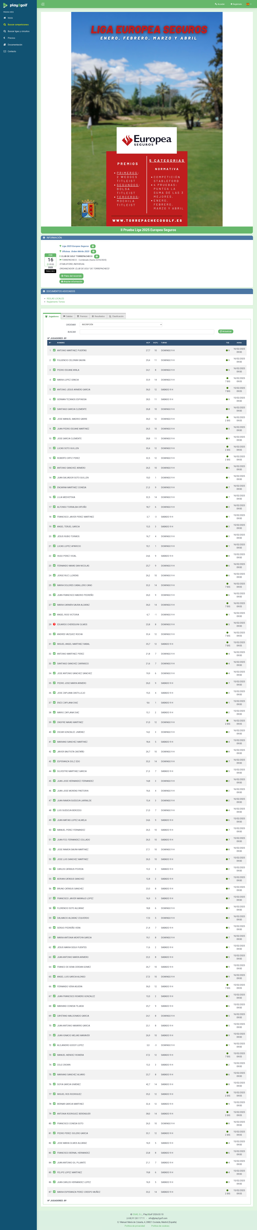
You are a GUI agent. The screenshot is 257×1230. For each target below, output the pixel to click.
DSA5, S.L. (137, 1214)
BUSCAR (72, 332)
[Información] (96, 256)
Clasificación (118, 316)
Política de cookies (160, 1226)
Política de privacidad (135, 1226)
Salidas (69, 316)
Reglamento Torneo (56, 302)
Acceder (221, 4)
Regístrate (237, 4)
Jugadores (53, 316)
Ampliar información (72, 281)
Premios (83, 316)
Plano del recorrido (72, 276)
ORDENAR (71, 324)
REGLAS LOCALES (55, 298)
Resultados (100, 316)
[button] (249, 4)
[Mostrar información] (93, 246)
